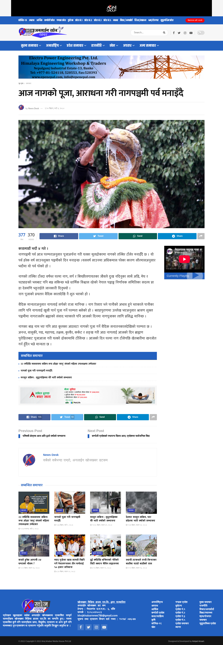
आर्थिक (39, 20)
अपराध (31, 20)
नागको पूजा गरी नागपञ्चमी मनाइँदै (36, 371)
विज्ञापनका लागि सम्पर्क (195, 20)
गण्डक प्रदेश (61, 20)
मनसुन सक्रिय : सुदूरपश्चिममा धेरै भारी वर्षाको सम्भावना (46, 378)
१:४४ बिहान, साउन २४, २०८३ (137, 525)
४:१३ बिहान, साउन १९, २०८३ (101, 567)
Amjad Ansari (198, 641)
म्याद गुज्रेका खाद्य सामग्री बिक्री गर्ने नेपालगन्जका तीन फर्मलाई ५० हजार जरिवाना (69, 563)
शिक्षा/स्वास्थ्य (140, 20)
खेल (112, 45)
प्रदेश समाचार (75, 45)
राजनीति (96, 45)
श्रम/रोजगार (153, 20)
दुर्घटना (70, 20)
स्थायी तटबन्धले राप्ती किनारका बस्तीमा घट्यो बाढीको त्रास (141, 562)
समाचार (28, 83)
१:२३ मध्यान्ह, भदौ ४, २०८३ (29, 528)
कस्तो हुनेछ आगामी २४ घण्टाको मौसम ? (29, 562)
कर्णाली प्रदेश (49, 20)
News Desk (33, 108)
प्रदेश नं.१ (78, 20)
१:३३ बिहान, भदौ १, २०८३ (64, 525)
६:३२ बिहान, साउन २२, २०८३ (65, 571)
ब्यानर (115, 20)
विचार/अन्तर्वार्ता (126, 20)
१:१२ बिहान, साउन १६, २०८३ (137, 567)
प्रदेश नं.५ (107, 20)
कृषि (153, 620)
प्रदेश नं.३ (98, 20)
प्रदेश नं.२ (88, 20)
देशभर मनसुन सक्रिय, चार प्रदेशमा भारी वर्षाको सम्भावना (140, 519)
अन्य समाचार (148, 45)
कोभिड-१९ (22, 20)
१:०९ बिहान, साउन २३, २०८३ (29, 567)
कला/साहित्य (157, 616)
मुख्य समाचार (29, 45)
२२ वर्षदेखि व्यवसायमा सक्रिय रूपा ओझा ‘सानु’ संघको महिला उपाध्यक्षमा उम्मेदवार (58, 364)
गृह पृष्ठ (20, 83)
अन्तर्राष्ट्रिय (52, 45)
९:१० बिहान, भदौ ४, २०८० (54, 108)
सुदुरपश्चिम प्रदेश (167, 20)
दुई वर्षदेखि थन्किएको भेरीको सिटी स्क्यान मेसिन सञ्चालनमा (104, 562)
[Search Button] (164, 32)
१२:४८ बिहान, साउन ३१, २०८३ (102, 525)
